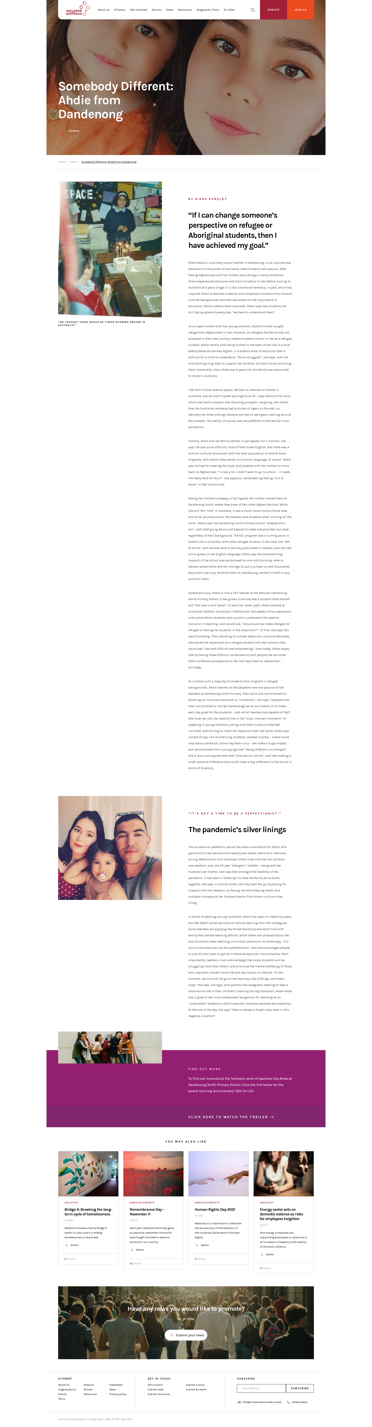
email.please (299, 1402)
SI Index (229, 9)
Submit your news (190, 1335)
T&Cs (61, 1398)
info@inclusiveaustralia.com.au (262, 1402)
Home (61, 162)
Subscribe (300, 1388)
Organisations (67, 1389)
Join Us (300, 9)
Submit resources (159, 1394)
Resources (185, 9)
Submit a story (195, 1384)
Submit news (156, 1389)
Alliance (119, 9)
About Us (104, 9)
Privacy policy (118, 1394)
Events (62, 1394)
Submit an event (196, 1389)
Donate (274, 9)
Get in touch (155, 1384)
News (169, 9)
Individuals (116, 1384)
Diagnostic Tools (208, 9)
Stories (156, 9)
